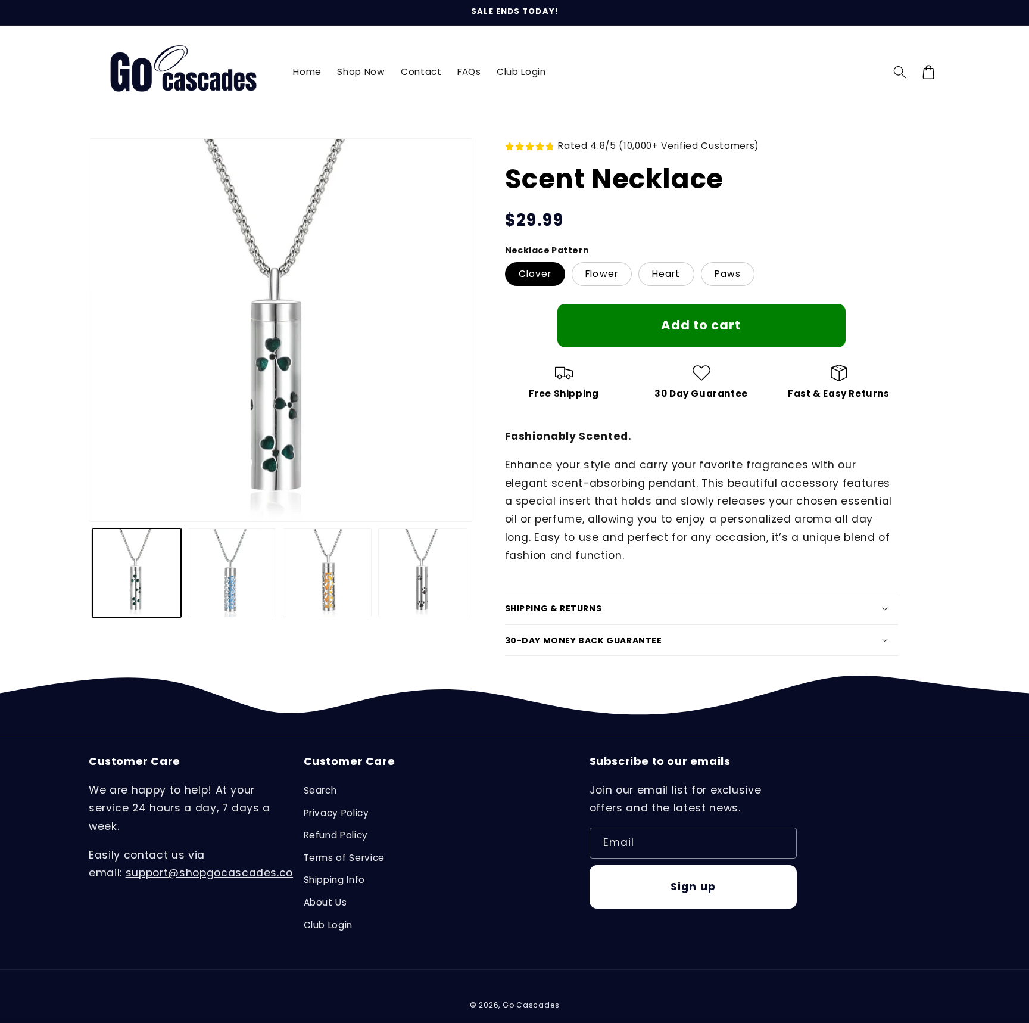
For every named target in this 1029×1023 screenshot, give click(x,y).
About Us (325, 902)
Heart (666, 274)
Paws (728, 274)
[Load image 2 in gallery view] (232, 572)
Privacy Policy (336, 813)
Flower (601, 274)
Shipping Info (335, 879)
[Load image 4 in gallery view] (422, 572)
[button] (899, 72)
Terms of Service (344, 857)
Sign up (693, 886)
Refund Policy (336, 835)
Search (320, 790)
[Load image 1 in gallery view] (136, 572)
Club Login (328, 925)
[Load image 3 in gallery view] (327, 572)
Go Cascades (531, 1005)
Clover (535, 274)
